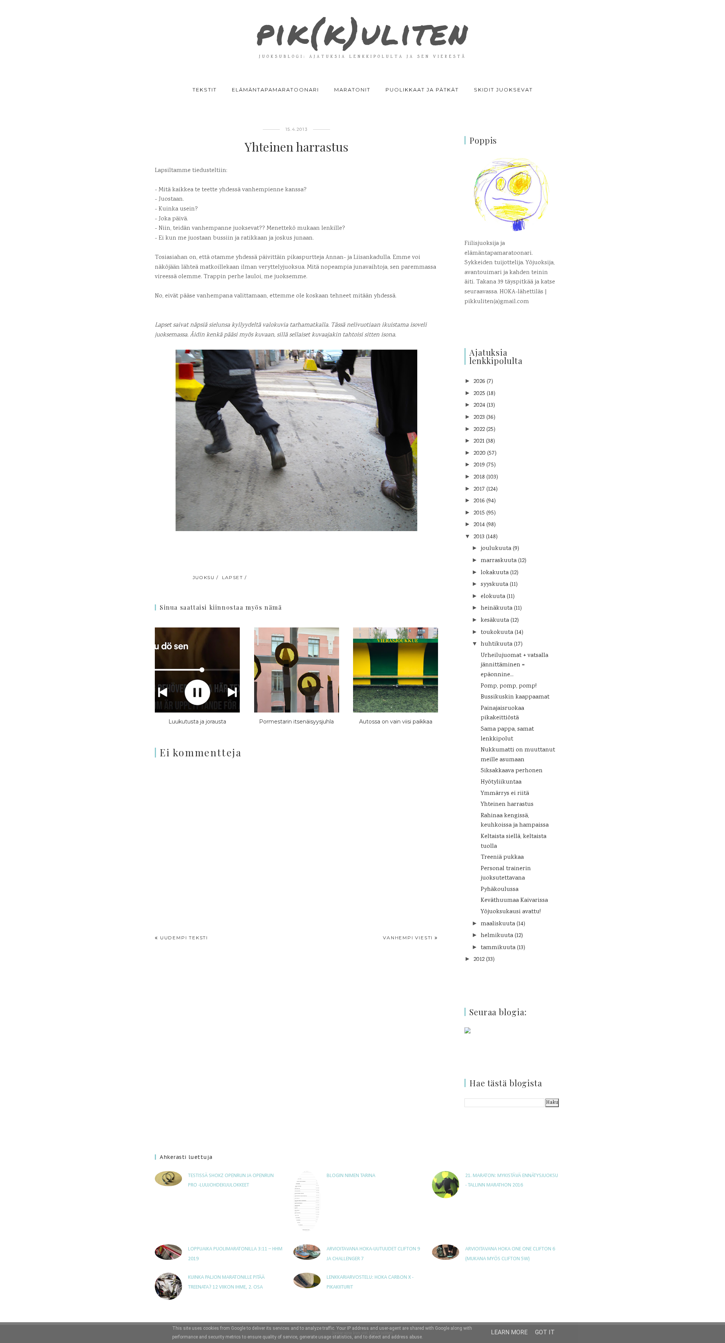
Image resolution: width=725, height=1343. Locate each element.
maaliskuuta (498, 924)
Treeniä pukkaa (502, 857)
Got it (545, 1332)
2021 (479, 441)
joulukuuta (496, 548)
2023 (479, 417)
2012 (479, 959)
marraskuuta (499, 560)
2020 (480, 453)
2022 (479, 429)
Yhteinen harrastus (507, 804)
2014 (479, 524)
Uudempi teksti (184, 937)
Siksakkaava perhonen (512, 771)
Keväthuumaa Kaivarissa (514, 900)
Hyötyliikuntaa (501, 782)
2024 (479, 405)
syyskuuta (494, 584)
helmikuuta (497, 935)
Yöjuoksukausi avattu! (511, 912)
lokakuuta (495, 572)
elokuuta (493, 596)
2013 (479, 537)
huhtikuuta (496, 644)
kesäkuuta (495, 620)
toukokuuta (497, 632)
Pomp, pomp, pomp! (509, 686)
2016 (479, 501)
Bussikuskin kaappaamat (515, 697)
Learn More (509, 1332)
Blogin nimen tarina (351, 1176)
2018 (479, 477)
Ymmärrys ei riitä (505, 793)
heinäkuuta (496, 608)
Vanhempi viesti (408, 937)
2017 (479, 489)
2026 (479, 381)
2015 (479, 513)
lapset (232, 577)
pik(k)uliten (362, 32)
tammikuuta (498, 947)
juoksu (204, 577)
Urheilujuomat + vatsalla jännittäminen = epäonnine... (514, 665)
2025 (479, 393)
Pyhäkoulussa (499, 889)
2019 (479, 465)
